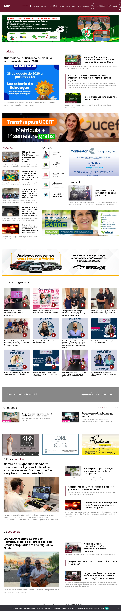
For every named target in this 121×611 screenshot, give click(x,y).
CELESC (78, 6)
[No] (119, 608)
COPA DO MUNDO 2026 (93, 6)
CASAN (68, 6)
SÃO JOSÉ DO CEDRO (71, 63)
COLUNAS (86, 6)
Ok (107, 608)
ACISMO (36, 6)
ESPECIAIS (68, 580)
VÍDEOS (68, 475)
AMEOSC (43, 6)
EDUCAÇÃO (69, 551)
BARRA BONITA (55, 6)
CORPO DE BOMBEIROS (101, 6)
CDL (73, 6)
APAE (49, 6)
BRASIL (62, 6)
